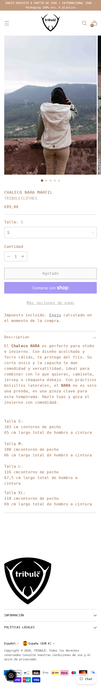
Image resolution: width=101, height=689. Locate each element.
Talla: (13, 222)
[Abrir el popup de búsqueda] (84, 23)
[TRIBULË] (50, 23)
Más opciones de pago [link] (50, 303)
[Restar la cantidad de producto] (8, 256)
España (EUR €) (39, 643)
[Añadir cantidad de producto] (23, 256)
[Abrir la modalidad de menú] (7, 23)
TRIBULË (40, 650)
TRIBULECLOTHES (20, 198)
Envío (55, 315)
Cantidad (13, 246)
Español (10, 643)
